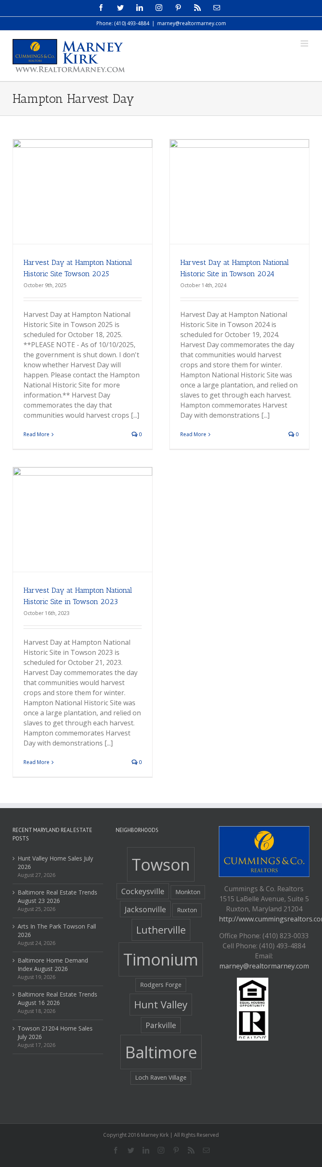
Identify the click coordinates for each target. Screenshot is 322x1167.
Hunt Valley (160, 1004)
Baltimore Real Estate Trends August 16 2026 (57, 998)
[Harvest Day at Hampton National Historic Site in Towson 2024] (239, 191)
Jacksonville (145, 909)
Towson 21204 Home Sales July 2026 (55, 1032)
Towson (161, 864)
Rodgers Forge (161, 985)
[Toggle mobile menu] (305, 43)
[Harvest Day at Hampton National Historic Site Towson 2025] (82, 191)
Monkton (187, 892)
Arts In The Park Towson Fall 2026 (57, 930)
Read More (36, 434)
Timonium (160, 959)
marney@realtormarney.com (191, 23)
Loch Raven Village (161, 1077)
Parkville (160, 1025)
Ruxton (187, 910)
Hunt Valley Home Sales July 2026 (55, 862)
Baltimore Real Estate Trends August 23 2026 (57, 896)
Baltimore (161, 1052)
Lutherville (161, 930)
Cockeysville (142, 891)
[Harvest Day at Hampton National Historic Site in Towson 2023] (82, 519)
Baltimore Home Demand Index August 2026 (53, 964)
